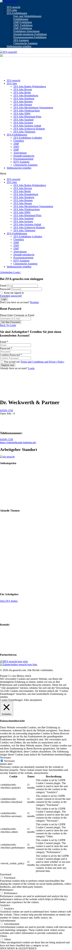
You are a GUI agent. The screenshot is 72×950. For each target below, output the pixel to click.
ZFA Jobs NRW (21, 113)
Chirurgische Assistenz (25, 43)
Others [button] (3, 936)
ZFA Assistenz (21, 40)
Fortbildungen (20, 19)
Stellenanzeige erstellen (19, 46)
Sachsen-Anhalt (8, 581)
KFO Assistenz (21, 161)
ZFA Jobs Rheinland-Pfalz (27, 116)
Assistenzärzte (7, 504)
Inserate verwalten (9, 612)
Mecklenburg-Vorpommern (14, 561)
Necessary (9, 760)
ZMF (16, 149)
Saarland (4, 575)
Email (3, 285)
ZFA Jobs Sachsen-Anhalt (27, 125)
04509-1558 (6, 410)
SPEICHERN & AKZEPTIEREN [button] (18, 948)
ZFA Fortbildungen (17, 13)
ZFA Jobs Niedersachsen (26, 110)
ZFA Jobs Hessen (22, 104)
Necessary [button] (5, 757)
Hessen (4, 558)
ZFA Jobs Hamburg (23, 98)
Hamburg (5, 555)
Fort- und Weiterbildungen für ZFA (18, 517)
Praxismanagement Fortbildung (29, 37)
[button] (36, 173)
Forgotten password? (11, 295)
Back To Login (8, 325)
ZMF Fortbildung (22, 28)
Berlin (3, 545)
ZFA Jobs (12, 10)
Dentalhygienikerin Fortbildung (30, 34)
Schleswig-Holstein (10, 584)
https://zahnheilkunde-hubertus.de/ (18, 442)
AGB (3, 648)
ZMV (16, 146)
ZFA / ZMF (6, 469)
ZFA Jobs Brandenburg (25, 95)
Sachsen (4, 578)
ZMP (16, 143)
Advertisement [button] (7, 920)
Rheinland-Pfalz (8, 572)
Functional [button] (5, 874)
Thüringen (5, 587)
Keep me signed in (13, 292)
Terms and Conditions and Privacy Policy (42, 361)
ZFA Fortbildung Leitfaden (27, 137)
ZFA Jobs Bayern (22, 89)
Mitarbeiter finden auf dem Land (17, 528)
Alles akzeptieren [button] (33, 700)
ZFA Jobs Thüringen (24, 131)
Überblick (18, 140)
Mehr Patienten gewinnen (13, 522)
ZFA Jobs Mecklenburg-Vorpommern (33, 107)
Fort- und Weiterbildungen (27, 16)
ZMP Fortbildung (22, 22)
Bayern (4, 542)
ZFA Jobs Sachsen (23, 122)
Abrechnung (20, 152)
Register (34, 302)
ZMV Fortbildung (22, 25)
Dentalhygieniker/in (23, 155)
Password (5, 289)
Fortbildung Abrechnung (26, 31)
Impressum (6, 636)
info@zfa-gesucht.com (12, 631)
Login (31, 368)
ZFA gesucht (13, 7)
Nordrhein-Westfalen (11, 569)
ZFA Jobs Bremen (23, 101)
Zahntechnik (6, 475)
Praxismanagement (23, 158)
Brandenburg (7, 548)
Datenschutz (6, 642)
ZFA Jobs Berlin (22, 92)
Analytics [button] (5, 905)
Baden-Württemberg (11, 539)
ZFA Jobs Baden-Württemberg (29, 86)
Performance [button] (6, 889)
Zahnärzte (5, 498)
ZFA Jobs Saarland (23, 119)
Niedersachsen (7, 566)
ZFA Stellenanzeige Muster (14, 618)
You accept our (33, 361)
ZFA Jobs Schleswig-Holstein (29, 128)
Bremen (4, 552)
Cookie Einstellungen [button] (11, 700)
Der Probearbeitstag (10, 534)
